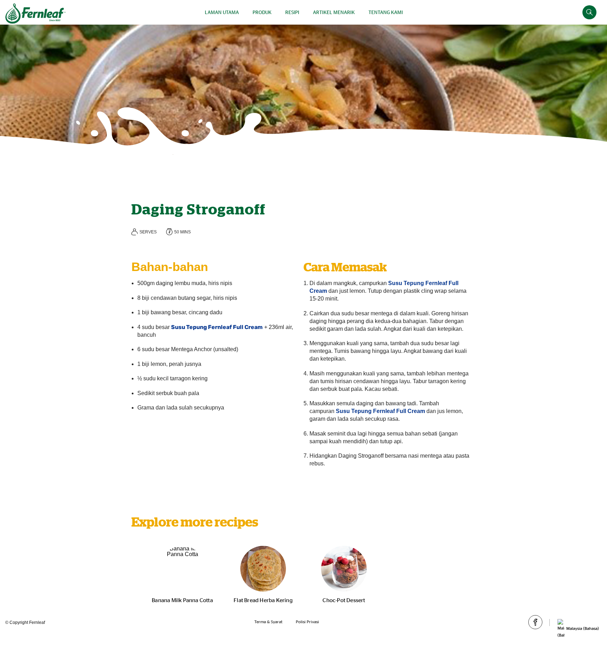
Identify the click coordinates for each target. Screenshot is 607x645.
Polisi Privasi (307, 621)
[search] (589, 12)
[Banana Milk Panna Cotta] (182, 569)
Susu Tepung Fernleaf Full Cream (217, 327)
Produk (262, 12)
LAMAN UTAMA (222, 12)
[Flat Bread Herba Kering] (263, 569)
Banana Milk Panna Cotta (182, 600)
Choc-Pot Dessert (343, 600)
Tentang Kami (385, 12)
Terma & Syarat (268, 621)
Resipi (292, 12)
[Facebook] (535, 622)
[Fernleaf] (35, 13)
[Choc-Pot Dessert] (344, 569)
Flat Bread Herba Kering (263, 600)
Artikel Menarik (334, 12)
